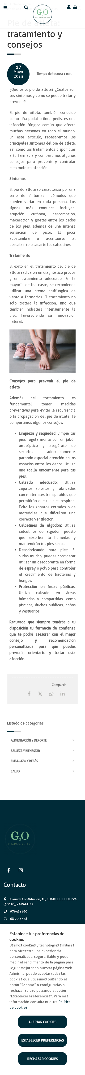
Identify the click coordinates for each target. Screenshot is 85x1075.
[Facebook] (29, 694)
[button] (5, 7)
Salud (15, 771)
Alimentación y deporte (29, 740)
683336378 (18, 919)
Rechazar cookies (42, 1059)
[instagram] (20, 870)
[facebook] (9, 870)
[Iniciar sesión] (69, 7)
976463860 (18, 911)
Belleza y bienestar (25, 751)
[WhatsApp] (51, 694)
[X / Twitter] (40, 693)
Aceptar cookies (42, 1022)
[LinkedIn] (62, 694)
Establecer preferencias (42, 1040)
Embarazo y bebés (24, 761)
